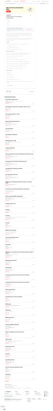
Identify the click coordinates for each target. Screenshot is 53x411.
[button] (45, 392)
